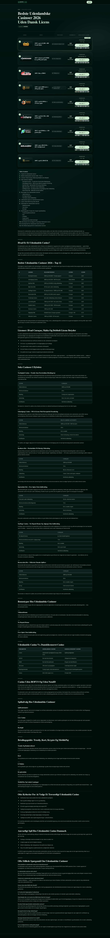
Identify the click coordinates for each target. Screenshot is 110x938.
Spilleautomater (26, 205)
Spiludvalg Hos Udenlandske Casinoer (30, 203)
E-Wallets (24, 216)
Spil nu (81, 45)
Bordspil (24, 209)
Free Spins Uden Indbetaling (29, 198)
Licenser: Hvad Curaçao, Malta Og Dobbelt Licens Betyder (35, 177)
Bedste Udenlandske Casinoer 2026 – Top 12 (31, 176)
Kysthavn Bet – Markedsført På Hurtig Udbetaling (34, 185)
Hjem (19, 9)
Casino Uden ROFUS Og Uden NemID (30, 201)
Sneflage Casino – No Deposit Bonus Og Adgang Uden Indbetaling (38, 188)
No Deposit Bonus (26, 196)
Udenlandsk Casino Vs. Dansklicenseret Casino (32, 199)
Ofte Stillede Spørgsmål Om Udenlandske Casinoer (33, 225)
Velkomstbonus (26, 194)
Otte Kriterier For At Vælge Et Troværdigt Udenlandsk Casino (35, 222)
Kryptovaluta (25, 218)
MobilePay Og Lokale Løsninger (30, 220)
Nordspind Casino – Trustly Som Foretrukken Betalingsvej (36, 181)
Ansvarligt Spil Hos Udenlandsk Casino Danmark (32, 223)
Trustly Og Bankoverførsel (28, 212)
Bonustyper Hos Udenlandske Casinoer (30, 192)
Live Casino (25, 207)
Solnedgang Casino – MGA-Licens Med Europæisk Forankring (37, 183)
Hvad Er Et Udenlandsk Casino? (28, 174)
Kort (23, 214)
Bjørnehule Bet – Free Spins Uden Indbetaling (33, 187)
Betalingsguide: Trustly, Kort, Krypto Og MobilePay (33, 211)
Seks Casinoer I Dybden (27, 179)
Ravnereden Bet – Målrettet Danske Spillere (32, 190)
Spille (89, 2)
